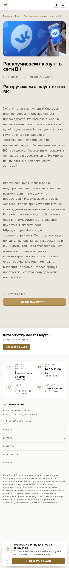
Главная (7, 16)
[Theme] (56, 5)
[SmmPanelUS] (5, 5)
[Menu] (63, 5)
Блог (17, 16)
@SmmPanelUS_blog (20, 421)
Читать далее (16, 294)
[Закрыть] (7, 561)
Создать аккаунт (32, 301)
